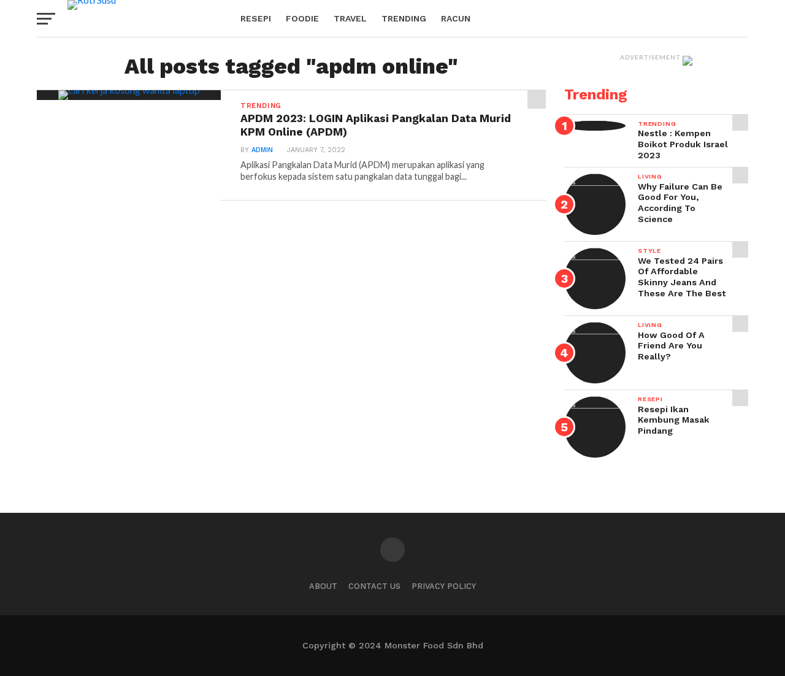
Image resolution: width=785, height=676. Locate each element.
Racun (455, 18)
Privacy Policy (444, 586)
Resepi (255, 18)
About (323, 586)
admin (262, 150)
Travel (350, 18)
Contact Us (374, 586)
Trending (403, 18)
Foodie (302, 18)
